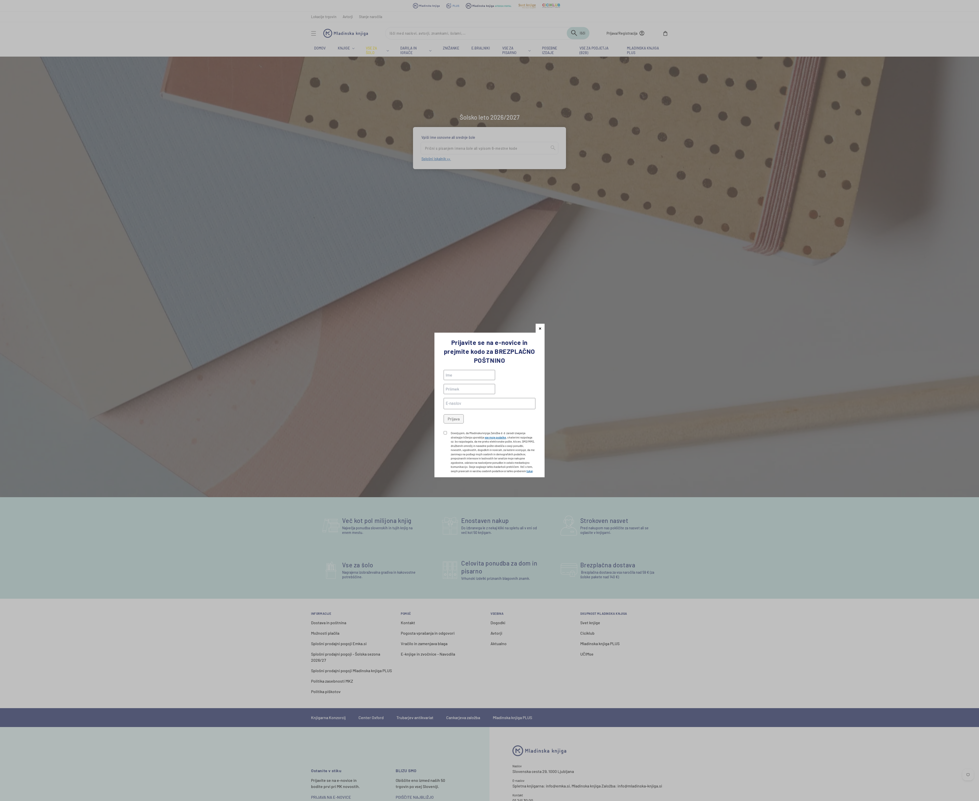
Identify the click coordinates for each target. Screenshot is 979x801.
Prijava (454, 418)
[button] (540, 328)
